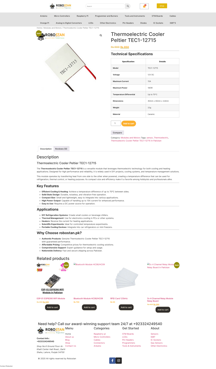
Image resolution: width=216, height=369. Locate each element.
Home (39, 28)
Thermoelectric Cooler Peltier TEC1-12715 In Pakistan (136, 140)
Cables (173, 16)
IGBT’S (173, 23)
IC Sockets (158, 23)
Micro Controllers (62, 16)
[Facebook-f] (112, 360)
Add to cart (128, 123)
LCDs (90, 23)
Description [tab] (46, 149)
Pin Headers (128, 23)
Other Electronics (108, 23)
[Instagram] (119, 360)
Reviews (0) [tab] (61, 149)
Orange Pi (44, 23)
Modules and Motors (53, 28)
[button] (101, 35)
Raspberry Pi (82, 16)
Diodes (143, 23)
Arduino (43, 16)
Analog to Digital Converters (69, 23)
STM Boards (157, 16)
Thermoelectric (161, 137)
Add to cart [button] (52, 307)
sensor (150, 137)
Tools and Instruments (135, 16)
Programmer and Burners (106, 16)
